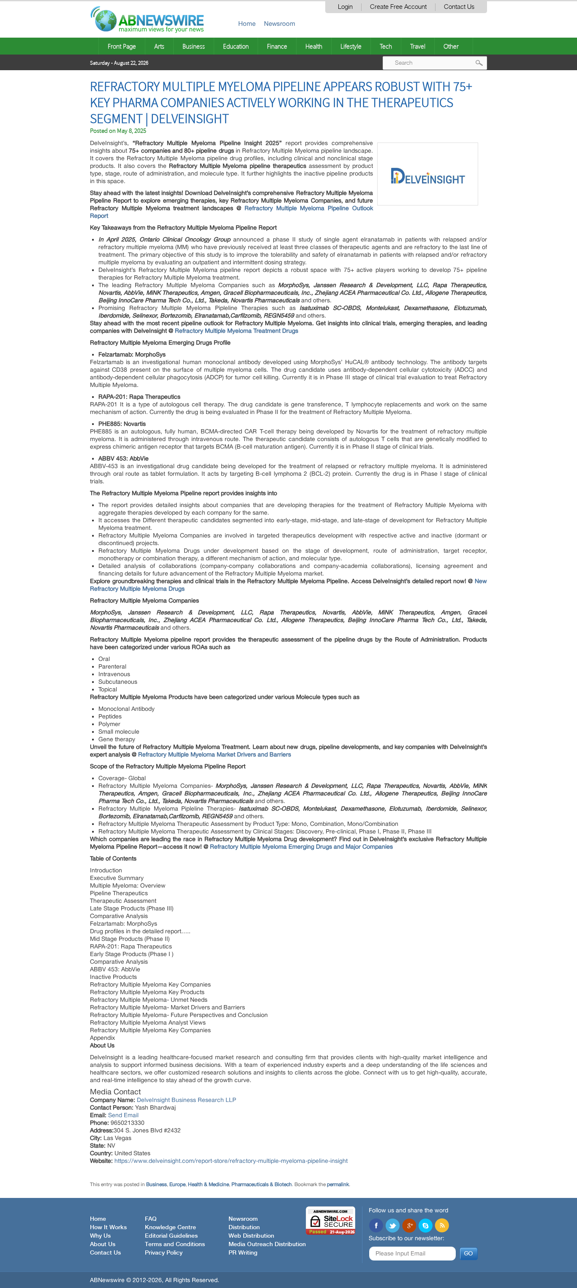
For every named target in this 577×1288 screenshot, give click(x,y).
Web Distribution (251, 1236)
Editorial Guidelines (171, 1236)
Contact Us (459, 7)
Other (451, 46)
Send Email (123, 1115)
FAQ (151, 1219)
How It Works (108, 1227)
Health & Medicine (208, 1184)
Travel (417, 46)
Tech (386, 46)
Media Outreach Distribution (267, 1244)
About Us (102, 1244)
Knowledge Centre (170, 1227)
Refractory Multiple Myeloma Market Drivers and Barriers (214, 754)
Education (236, 46)
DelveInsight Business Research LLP (186, 1099)
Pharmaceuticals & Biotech (261, 1184)
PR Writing (243, 1253)
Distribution (244, 1227)
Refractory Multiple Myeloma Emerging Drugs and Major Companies (301, 846)
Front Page (122, 46)
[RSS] (442, 1226)
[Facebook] (376, 1226)
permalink (338, 1184)
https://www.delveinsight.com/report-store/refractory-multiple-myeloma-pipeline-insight (231, 1160)
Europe (177, 1184)
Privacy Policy (163, 1253)
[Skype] (425, 1226)
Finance (277, 46)
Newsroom (279, 23)
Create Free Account (398, 7)
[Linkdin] (409, 1226)
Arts (159, 46)
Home (247, 23)
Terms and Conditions (175, 1244)
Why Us (100, 1236)
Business (193, 46)
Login (345, 7)
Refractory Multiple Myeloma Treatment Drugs (236, 330)
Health (313, 46)
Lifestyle (351, 46)
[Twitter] (392, 1226)
